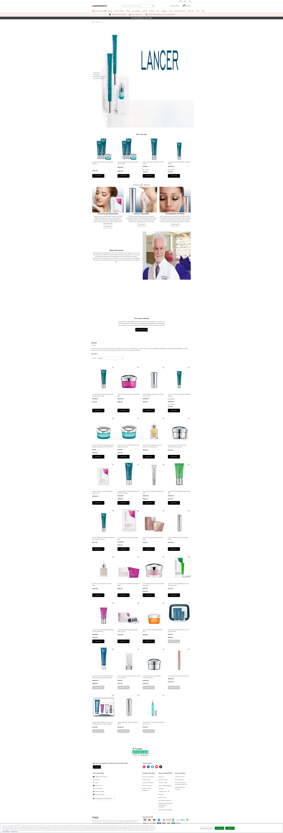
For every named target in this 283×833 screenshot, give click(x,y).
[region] (141, 828)
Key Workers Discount (165, 800)
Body (171, 11)
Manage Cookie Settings (207, 828)
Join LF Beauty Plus (136, 14)
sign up (97, 767)
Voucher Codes (163, 782)
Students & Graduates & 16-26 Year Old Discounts (165, 805)
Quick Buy (99, 411)
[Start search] (153, 5)
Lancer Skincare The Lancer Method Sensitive (102, 162)
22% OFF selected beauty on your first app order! (161, 14)
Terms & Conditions (147, 776)
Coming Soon (174, 641)
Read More (94, 353)
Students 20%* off (164, 791)
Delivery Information (101, 776)
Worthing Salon (179, 779)
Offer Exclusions (147, 785)
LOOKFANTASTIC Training (180, 788)
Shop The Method (141, 329)
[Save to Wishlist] (113, 367)
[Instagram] (144, 768)
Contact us (98, 785)
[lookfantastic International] (99, 6)
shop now (99, 176)
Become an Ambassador (165, 810)
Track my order (99, 791)
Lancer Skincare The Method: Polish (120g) (153, 162)
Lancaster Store (179, 776)
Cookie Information (147, 782)
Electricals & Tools (180, 11)
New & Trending (119, 11)
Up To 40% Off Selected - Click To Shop (141, 18)
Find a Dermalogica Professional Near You (181, 783)
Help (189, 1)
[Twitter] (152, 768)
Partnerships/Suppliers (165, 785)
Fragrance (164, 11)
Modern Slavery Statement (146, 789)
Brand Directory (163, 779)
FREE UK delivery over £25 (118, 14)
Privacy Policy (146, 779)
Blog (203, 11)
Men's (198, 11)
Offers (128, 11)
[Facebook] (148, 768)
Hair (158, 11)
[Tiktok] (160, 768)
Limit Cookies (219, 828)
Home (93, 21)
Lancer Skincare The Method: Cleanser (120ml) (179, 162)
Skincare (151, 11)
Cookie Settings (99, 794)
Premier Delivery (97, 788)
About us (161, 776)
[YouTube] (156, 768)
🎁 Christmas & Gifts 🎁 (99, 11)
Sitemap (161, 794)
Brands (110, 11)
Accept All (230, 828)
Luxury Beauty (136, 11)
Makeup (145, 11)
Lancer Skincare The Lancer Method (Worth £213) (127, 162)
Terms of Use (14, 831)
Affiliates (161, 788)
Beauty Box (191, 11)
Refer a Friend (163, 797)
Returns (97, 779)
